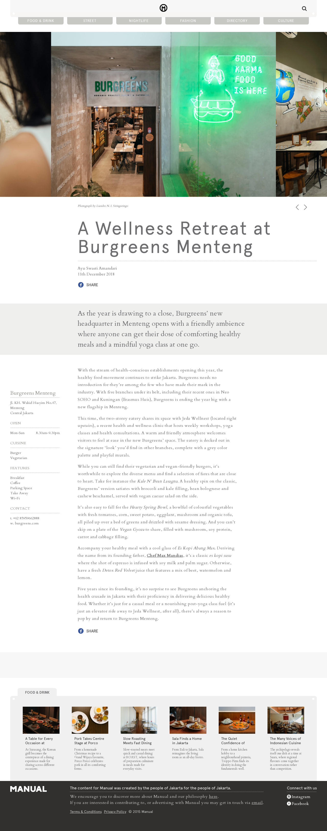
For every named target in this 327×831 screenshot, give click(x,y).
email (257, 802)
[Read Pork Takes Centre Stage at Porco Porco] (90, 720)
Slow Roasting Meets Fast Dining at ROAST (137, 743)
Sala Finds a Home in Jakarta (187, 741)
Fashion (188, 20)
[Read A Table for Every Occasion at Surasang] (41, 720)
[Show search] (304, 8)
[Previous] (298, 207)
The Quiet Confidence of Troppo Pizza (233, 743)
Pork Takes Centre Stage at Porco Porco (89, 743)
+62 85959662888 (26, 518)
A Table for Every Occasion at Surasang (39, 743)
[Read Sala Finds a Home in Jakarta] (188, 720)
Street (89, 20)
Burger (15, 452)
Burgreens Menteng (33, 393)
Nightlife (139, 20)
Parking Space (21, 488)
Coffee (15, 482)
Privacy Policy (115, 812)
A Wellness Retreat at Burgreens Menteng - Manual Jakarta (163, 8)
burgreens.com (27, 523)
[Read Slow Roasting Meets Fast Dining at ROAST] (139, 720)
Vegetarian (18, 457)
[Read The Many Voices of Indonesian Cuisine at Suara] (285, 720)
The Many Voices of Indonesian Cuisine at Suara (285, 743)
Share (92, 284)
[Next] (306, 207)
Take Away (19, 493)
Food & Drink (40, 20)
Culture (286, 20)
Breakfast (17, 477)
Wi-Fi (15, 498)
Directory (237, 20)
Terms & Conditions (86, 812)
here (213, 796)
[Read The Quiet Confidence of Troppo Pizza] (237, 720)
